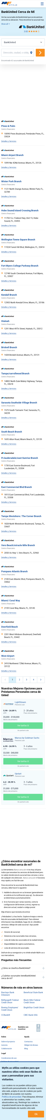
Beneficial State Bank (33, 992)
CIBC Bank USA (30, 1015)
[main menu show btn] (42, 3)
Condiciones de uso (9, 1058)
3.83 (26, 31)
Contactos (28, 1042)
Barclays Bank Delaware (7, 993)
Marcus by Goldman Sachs (27, 737)
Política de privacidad (11, 1096)
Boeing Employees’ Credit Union (9, 1008)
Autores (4, 1045)
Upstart (18, 773)
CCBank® (5, 1015)
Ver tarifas (22, 725)
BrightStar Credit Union (34, 1007)
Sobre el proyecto (8, 1042)
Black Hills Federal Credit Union (32, 1001)
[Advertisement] (23, 91)
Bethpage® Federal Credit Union (10, 1001)
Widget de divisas (31, 1045)
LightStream (20, 702)
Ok (36, 1114)
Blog (26, 1049)
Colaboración (6, 1049)
